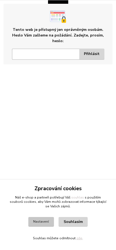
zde (79, 238)
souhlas (77, 197)
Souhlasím (73, 221)
